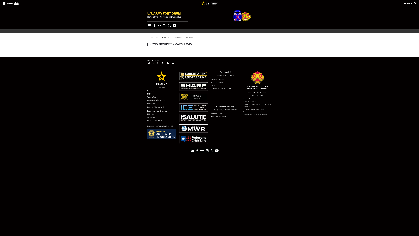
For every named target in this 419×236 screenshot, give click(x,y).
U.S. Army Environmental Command (254, 110)
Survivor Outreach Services (252, 99)
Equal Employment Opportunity (157, 111)
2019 (169, 37)
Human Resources (249, 104)
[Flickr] (159, 25)
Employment (151, 91)
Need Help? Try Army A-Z (155, 107)
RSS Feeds (150, 114)
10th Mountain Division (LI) (220, 117)
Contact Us (151, 117)
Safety (213, 85)
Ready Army (151, 103)
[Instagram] (164, 25)
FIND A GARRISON (257, 96)
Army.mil (162, 87)
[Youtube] (174, 25)
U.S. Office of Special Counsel (221, 88)
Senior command (216, 114)
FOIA (149, 94)
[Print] (168, 63)
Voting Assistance (217, 82)
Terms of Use (151, 97)
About (157, 37)
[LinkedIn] (157, 63)
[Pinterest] (162, 63)
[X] (153, 63)
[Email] (149, 25)
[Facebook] (154, 25)
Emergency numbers (217, 79)
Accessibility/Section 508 (156, 100)
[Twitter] (169, 25)
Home (151, 37)
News (164, 37)
